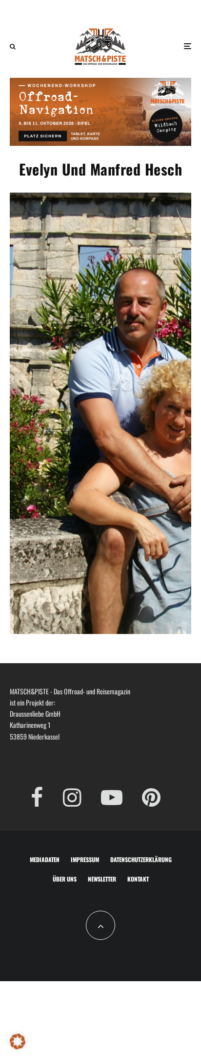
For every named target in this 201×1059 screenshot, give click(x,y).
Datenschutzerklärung (141, 859)
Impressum (85, 859)
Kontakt (138, 879)
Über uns (65, 879)
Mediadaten (45, 859)
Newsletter (102, 879)
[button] (17, 1041)
